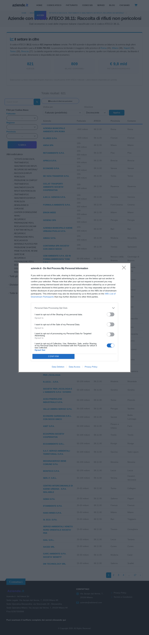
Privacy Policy (91, 367)
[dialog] (74, 317)
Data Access (74, 367)
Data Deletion (58, 367)
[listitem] (74, 308)
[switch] (110, 314)
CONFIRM (53, 356)
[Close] (125, 268)
